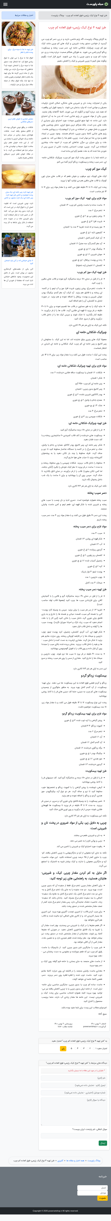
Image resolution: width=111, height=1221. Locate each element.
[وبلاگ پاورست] (97, 4)
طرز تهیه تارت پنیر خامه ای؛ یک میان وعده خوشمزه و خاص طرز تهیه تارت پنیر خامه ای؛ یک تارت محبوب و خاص (18, 195)
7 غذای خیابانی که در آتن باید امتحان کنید (18, 262)
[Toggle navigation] (5, 4)
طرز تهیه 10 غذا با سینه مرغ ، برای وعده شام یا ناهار (20, 51)
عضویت (102, 1198)
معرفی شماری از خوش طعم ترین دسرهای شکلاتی (20, 120)
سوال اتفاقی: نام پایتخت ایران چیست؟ (89, 1129)
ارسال (102, 1143)
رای (63, 1048)
